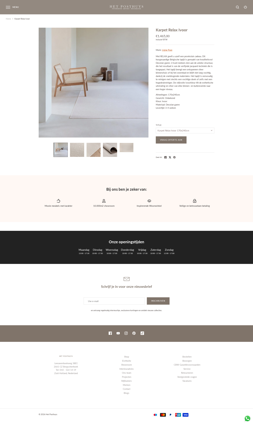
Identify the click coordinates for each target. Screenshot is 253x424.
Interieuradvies (126, 368)
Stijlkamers (126, 380)
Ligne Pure (167, 50)
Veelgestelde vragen (187, 377)
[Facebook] (110, 333)
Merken (126, 385)
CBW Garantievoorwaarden (187, 364)
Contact (126, 389)
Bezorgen (187, 360)
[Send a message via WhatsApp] (247, 418)
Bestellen (187, 356)
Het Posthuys (51, 414)
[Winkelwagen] (245, 7)
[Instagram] (126, 333)
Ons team (126, 372)
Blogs (126, 393)
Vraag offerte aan (171, 140)
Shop (126, 356)
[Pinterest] (134, 333)
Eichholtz (126, 360)
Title (159, 125)
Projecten (126, 377)
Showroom (126, 364)
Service (186, 368)
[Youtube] (118, 333)
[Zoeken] (237, 7)
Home (8, 19)
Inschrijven (158, 301)
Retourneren (187, 372)
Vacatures (187, 380)
